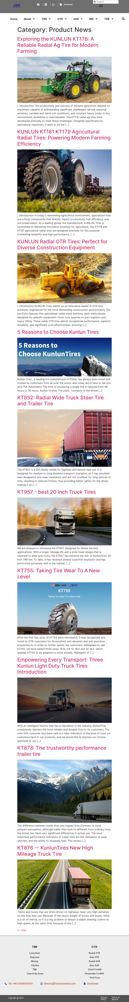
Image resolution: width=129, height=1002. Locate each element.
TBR (44, 19)
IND (91, 19)
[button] (101, 5)
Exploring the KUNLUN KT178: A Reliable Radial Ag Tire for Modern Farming (57, 45)
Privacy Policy (104, 998)
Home (13, 19)
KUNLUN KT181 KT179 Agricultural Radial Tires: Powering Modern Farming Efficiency (64, 138)
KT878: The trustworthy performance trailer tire (61, 751)
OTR (60, 19)
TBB (106, 19)
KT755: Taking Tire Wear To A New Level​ (58, 573)
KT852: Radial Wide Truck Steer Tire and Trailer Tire (60, 400)
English (100, 2)
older (22, 930)
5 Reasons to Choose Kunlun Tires (58, 332)
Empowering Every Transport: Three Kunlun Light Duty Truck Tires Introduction (60, 666)
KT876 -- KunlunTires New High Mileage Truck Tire (55, 851)
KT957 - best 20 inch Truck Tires (56, 492)
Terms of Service (115, 998)
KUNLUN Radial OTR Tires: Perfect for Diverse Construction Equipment (62, 244)
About (27, 19)
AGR (76, 19)
